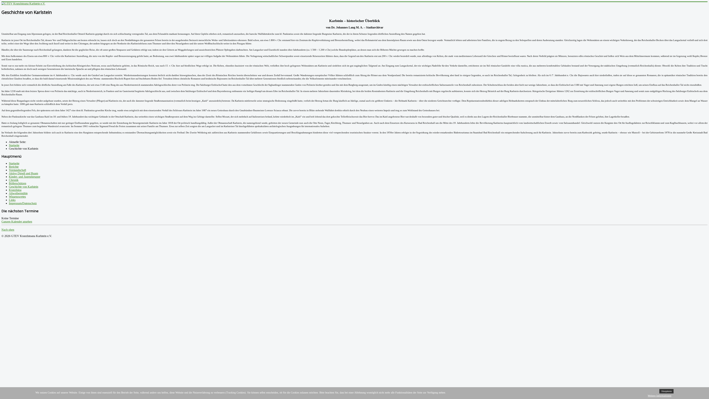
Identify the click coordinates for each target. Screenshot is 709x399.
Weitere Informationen (659, 395)
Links (12, 200)
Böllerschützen (17, 183)
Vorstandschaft (17, 170)
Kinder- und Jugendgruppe (24, 176)
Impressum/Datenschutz (23, 203)
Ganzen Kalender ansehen (16, 221)
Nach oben (7, 229)
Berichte (14, 166)
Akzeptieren (666, 391)
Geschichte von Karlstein (23, 186)
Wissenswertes (17, 196)
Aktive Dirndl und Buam (23, 173)
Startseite (14, 163)
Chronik (13, 180)
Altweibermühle (18, 193)
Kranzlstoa (15, 190)
